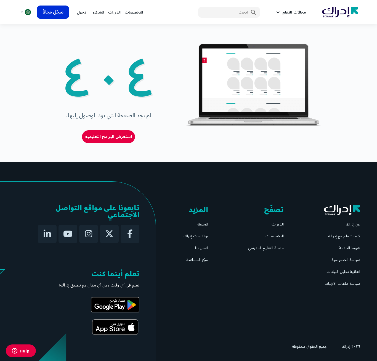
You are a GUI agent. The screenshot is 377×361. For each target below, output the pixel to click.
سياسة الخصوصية (345, 260)
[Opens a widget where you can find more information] (21, 351)
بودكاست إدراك (196, 236)
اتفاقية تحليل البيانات (343, 272)
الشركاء (98, 12)
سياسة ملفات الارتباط (342, 284)
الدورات (114, 12)
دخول (81, 12)
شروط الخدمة (349, 248)
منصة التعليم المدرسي (266, 248)
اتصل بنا (201, 248)
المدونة (202, 224)
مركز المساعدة (197, 260)
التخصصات (134, 12)
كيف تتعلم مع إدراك (344, 236)
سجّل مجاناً (53, 12)
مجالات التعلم (294, 12)
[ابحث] (253, 12)
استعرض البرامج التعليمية (108, 137)
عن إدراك (353, 224)
